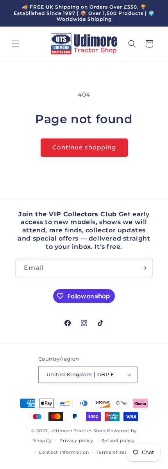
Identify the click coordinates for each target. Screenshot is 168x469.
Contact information (64, 452)
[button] (15, 43)
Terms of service (117, 452)
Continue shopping (84, 147)
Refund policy (118, 440)
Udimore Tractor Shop (77, 430)
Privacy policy (76, 440)
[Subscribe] (143, 268)
